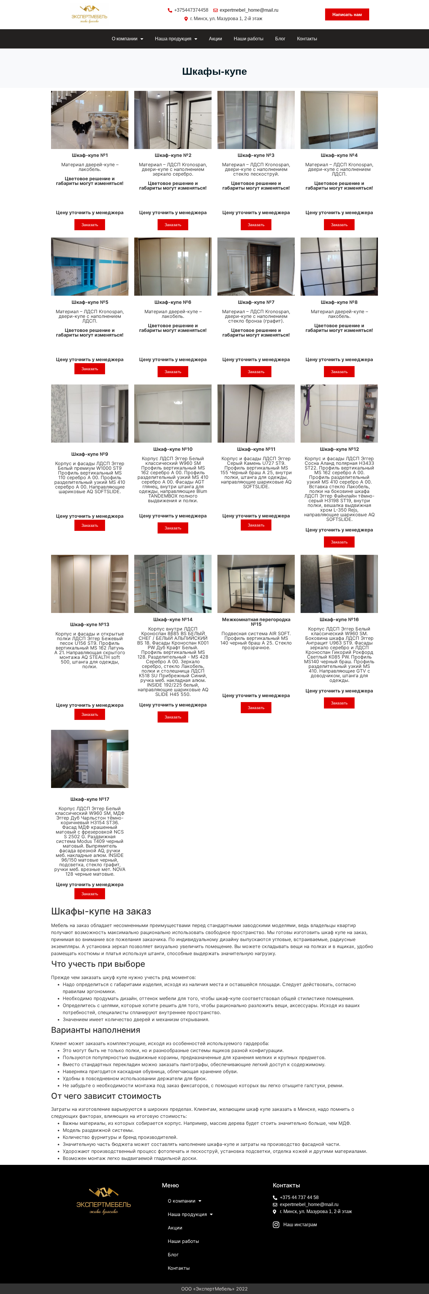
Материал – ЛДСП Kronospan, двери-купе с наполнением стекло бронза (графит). (256, 318)
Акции (215, 38)
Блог (280, 38)
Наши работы (249, 38)
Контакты (307, 38)
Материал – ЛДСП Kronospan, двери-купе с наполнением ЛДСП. (339, 171)
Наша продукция (173, 38)
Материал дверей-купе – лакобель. (89, 169)
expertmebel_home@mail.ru (249, 10)
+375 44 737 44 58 (299, 1197)
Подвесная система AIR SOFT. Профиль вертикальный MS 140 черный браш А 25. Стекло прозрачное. (256, 633)
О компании (124, 38)
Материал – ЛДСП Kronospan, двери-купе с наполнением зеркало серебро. (173, 171)
